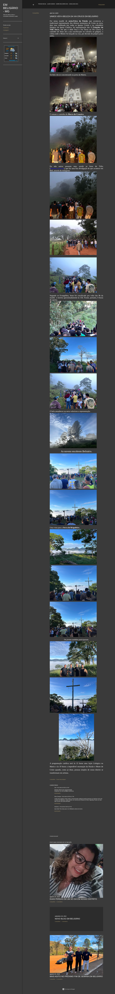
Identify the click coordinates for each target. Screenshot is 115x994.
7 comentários (65, 921)
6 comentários (59, 979)
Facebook (6, 27)
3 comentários (59, 901)
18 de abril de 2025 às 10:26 (63, 787)
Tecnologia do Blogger (70, 989)
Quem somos (51, 4)
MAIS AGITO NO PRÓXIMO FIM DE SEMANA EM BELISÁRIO (76, 976)
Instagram (6, 30)
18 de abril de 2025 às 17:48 (68, 796)
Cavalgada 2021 (73, 4)
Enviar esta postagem (61, 779)
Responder (57, 793)
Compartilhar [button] (36, 13)
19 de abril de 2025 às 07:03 (65, 806)
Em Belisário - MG (10, 8)
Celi (55, 787)
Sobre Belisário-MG (62, 4)
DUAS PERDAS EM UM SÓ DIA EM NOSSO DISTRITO (73, 899)
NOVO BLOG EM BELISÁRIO (67, 919)
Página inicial (42, 4)
